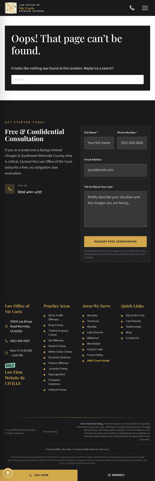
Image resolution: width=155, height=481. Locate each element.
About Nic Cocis (135, 315)
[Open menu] (145, 8)
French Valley (95, 355)
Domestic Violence (59, 357)
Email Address (93, 160)
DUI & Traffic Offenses (55, 317)
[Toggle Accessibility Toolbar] (8, 473)
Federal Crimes (57, 390)
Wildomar (93, 338)
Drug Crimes (55, 325)
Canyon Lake (95, 349)
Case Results (133, 321)
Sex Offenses (55, 340)
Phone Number (127, 133)
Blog (128, 332)
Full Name (91, 133)
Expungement (56, 374)
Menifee (91, 327)
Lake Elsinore (95, 332)
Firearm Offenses (58, 363)
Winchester (94, 344)
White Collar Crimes (60, 352)
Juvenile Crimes (58, 369)
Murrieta (92, 315)
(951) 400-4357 (134, 8)
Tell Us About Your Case (98, 187)
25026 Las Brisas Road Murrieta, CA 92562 (21, 326)
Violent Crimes (57, 346)
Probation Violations (54, 382)
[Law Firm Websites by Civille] (19, 374)
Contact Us (132, 338)
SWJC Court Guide (98, 361)
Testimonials (133, 327)
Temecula (93, 321)
